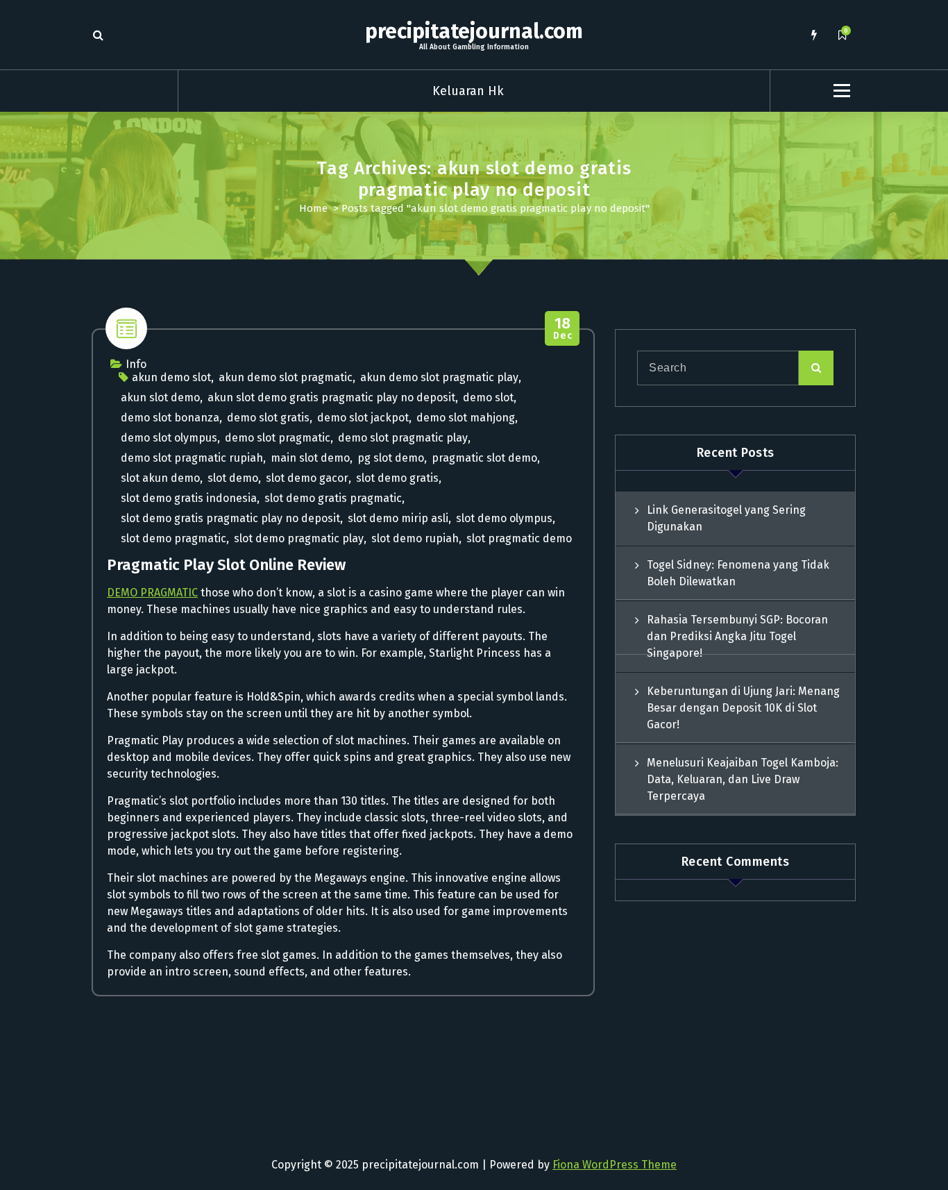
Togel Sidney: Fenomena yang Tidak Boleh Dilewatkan (738, 573)
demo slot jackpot (363, 417)
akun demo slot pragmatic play (439, 377)
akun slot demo (160, 397)
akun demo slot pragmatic (286, 377)
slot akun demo (160, 478)
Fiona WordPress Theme (614, 1164)
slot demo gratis (397, 478)
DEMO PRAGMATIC (152, 592)
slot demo (233, 478)
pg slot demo (390, 457)
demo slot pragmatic (277, 437)
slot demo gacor (307, 478)
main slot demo (310, 457)
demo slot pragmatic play (403, 437)
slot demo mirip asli (398, 518)
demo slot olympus (169, 437)
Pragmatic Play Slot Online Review (226, 564)
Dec (562, 329)
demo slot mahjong (465, 417)
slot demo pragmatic (173, 538)
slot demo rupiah (415, 538)
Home (313, 208)
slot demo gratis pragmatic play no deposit (230, 518)
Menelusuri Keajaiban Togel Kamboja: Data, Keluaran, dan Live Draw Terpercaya (742, 779)
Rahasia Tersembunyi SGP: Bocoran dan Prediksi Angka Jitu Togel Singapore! (737, 636)
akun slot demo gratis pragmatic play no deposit (331, 397)
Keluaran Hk (468, 91)
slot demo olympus (504, 518)
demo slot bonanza (170, 417)
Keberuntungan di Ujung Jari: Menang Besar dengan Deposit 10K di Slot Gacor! (743, 708)
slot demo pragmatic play (299, 538)
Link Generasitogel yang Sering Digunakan (726, 518)
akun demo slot (171, 377)
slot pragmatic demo (519, 538)
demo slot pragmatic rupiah (192, 457)
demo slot (488, 397)
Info (136, 364)
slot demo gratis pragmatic (333, 498)
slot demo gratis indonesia (189, 498)
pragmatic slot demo (484, 457)
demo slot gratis (268, 417)
